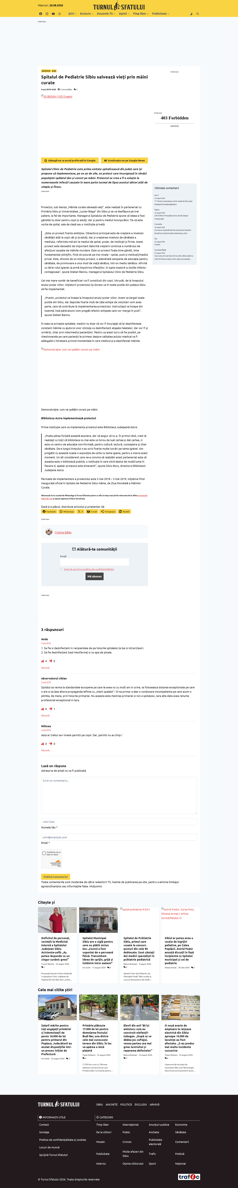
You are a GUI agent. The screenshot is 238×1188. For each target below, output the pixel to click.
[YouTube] (53, 14)
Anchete (112, 1104)
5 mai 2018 (46, 682)
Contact (44, 1124)
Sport (152, 1163)
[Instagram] (47, 14)
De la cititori (103, 1132)
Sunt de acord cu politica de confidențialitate (89, 569)
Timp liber (102, 1124)
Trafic (152, 1153)
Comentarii (182, 1141)
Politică (126, 1104)
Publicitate (102, 1153)
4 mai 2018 (46, 643)
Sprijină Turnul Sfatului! (53, 1154)
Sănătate (46, 71)
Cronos (127, 1141)
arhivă (154, 1104)
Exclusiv (141, 1104)
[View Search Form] (197, 13)
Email (63, 556)
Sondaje (44, 1132)
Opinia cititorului (133, 1163)
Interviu (101, 1163)
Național (180, 1163)
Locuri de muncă (49, 1147)
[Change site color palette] (191, 14)
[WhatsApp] (59, 14)
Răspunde (45, 667)
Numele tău (49, 827)
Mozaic (100, 1141)
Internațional (130, 1124)
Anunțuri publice (159, 1124)
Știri (54, 71)
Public (126, 1132)
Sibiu (99, 1104)
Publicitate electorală (155, 1142)
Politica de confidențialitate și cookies (62, 1139)
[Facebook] (40, 14)
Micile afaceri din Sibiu (133, 1153)
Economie (181, 1124)
